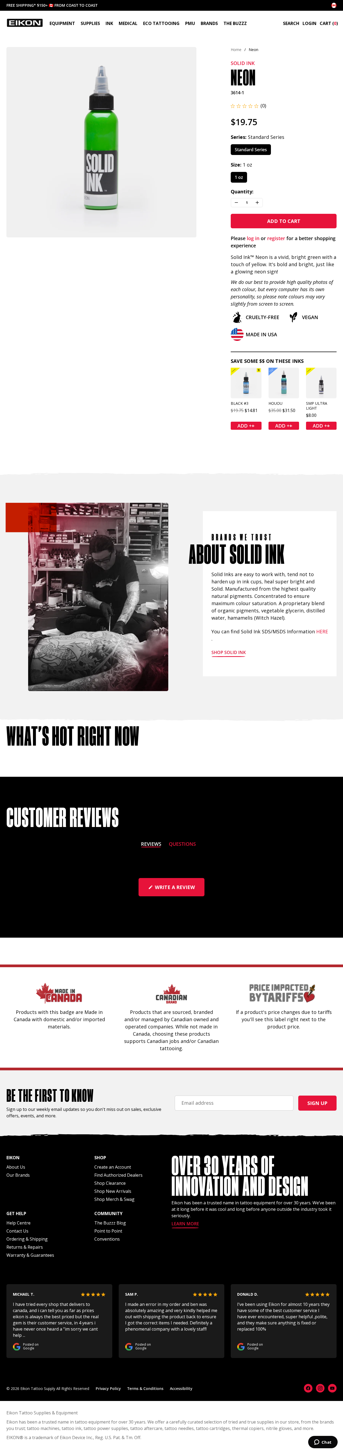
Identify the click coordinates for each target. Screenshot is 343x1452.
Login (309, 23)
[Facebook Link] (308, 1388)
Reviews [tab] (151, 844)
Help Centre (18, 1223)
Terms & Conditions (145, 1388)
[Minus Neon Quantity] (236, 202)
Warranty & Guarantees (30, 1255)
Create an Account (112, 1167)
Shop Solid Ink (228, 652)
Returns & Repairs (24, 1247)
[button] (248, 106)
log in (253, 238)
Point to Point (108, 1231)
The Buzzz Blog (110, 1223)
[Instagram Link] (320, 1388)
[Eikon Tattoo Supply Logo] (24, 22)
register (276, 238)
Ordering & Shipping (27, 1239)
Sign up (317, 1103)
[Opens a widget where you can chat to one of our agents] (323, 1442)
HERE (322, 631)
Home (236, 49)
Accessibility (181, 1388)
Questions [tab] (182, 844)
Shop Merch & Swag (114, 1199)
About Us (15, 1167)
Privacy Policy (108, 1388)
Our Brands (18, 1175)
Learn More (185, 1224)
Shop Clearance (110, 1183)
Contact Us (17, 1231)
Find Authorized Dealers (118, 1175)
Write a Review (179, 890)
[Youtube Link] (332, 1388)
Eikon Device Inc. (76, 1437)
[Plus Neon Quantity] (257, 202)
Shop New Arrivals (112, 1191)
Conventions (107, 1239)
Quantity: (242, 191)
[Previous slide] (15, 142)
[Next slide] (187, 142)
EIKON (13, 1437)
